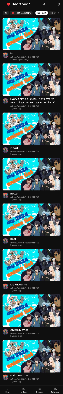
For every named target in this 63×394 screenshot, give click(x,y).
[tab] (8, 389)
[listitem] (18, 4)
